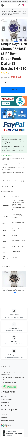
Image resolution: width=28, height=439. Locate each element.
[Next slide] (26, 266)
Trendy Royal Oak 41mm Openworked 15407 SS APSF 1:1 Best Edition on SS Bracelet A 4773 (14, 290)
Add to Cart (14, 89)
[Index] (19, 5)
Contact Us (4, 414)
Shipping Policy (5, 417)
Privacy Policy (5, 402)
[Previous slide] (25, 266)
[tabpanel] (14, 283)
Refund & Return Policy (7, 420)
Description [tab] (7, 181)
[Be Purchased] (4, 433)
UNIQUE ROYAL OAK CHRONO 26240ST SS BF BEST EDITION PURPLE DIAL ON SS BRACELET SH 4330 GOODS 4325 (14, 13)
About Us (3, 396)
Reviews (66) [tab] (19, 181)
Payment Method (5, 405)
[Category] (26, 5)
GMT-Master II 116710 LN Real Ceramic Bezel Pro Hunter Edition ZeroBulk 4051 (14, 433)
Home (14, 9)
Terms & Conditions (6, 399)
